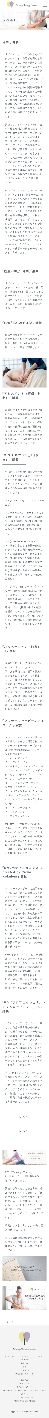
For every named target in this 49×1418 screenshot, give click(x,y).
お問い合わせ (24, 1383)
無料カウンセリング (24, 1387)
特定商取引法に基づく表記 (24, 1401)
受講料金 (24, 1380)
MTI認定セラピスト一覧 (24, 1374)
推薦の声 (24, 1363)
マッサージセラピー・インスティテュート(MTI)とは (25, 1356)
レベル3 (24, 1131)
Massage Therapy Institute (22, 5)
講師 (24, 1367)
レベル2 (24, 1117)
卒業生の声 (24, 1360)
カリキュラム (24, 1370)
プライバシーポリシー (24, 1397)
